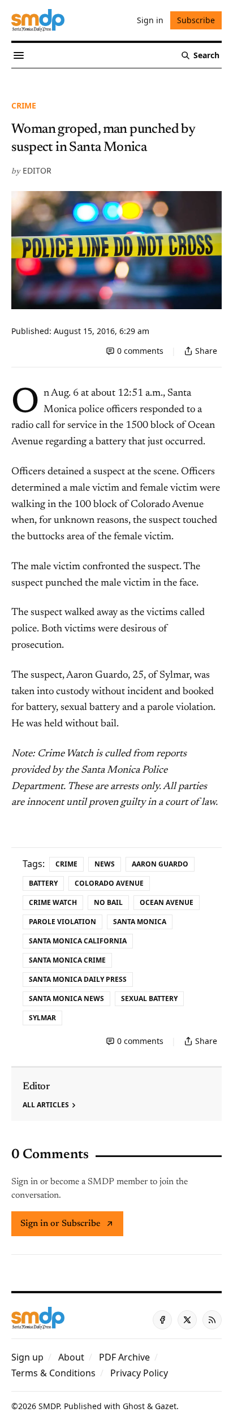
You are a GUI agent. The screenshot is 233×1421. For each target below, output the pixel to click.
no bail (108, 902)
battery (43, 883)
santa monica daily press (78, 979)
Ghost (134, 1406)
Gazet (165, 1406)
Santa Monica (139, 921)
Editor (37, 170)
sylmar (42, 1018)
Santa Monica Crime (67, 960)
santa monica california (78, 941)
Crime (23, 105)
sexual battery (149, 998)
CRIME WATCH (53, 902)
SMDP (48, 1406)
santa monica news (66, 998)
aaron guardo (160, 864)
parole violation (62, 921)
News (104, 864)
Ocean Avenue (166, 902)
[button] (27, 1357)
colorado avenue (109, 883)
